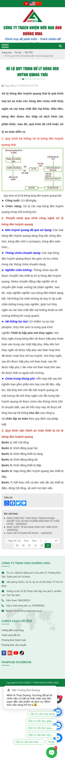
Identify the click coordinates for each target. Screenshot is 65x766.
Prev (34, 540)
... (50, 540)
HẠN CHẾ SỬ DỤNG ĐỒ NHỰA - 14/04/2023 (29, 533)
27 (56, 540)
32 (41, 545)
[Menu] (5, 46)
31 (35, 545)
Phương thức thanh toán (14, 640)
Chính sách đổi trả (11, 635)
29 (23, 545)
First (26, 540)
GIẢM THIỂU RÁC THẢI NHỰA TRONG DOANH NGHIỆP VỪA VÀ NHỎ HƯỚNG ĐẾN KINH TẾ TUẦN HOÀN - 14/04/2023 (33, 521)
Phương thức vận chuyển (14, 645)
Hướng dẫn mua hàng (13, 630)
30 (29, 545)
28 (17, 545)
